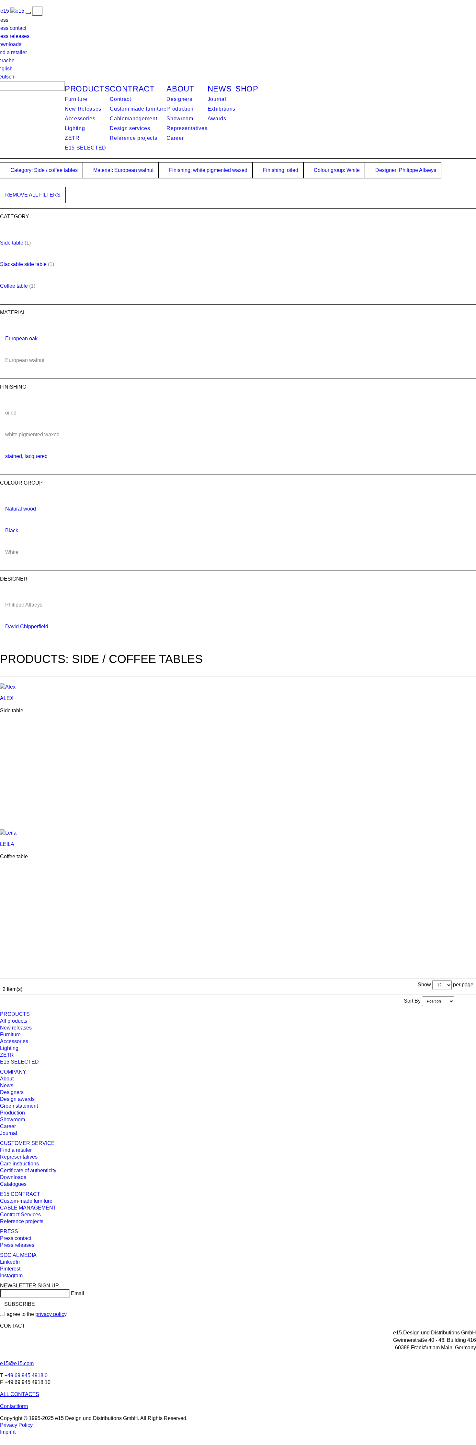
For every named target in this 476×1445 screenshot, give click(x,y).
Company (13, 1072)
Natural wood (20, 509)
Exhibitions (221, 109)
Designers (179, 99)
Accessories (80, 118)
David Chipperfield (26, 626)
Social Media (18, 1255)
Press (9, 1231)
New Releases (83, 109)
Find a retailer (16, 1150)
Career (175, 138)
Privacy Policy (16, 1425)
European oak (21, 338)
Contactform (14, 1406)
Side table (11, 243)
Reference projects (133, 138)
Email (77, 1293)
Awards (217, 118)
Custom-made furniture (26, 1201)
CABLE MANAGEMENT (28, 1207)
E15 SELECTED (85, 148)
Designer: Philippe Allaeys (405, 170)
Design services (130, 128)
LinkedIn (10, 1262)
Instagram (11, 1275)
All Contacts (19, 1394)
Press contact (15, 1238)
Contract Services (20, 1214)
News (220, 88)
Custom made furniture (138, 109)
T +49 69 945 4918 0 (24, 1375)
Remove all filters (33, 195)
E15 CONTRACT (20, 1194)
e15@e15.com (17, 1363)
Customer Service (27, 1143)
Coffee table (14, 286)
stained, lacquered (26, 456)
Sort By (412, 1001)
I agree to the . (36, 1314)
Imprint (8, 1432)
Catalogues (13, 1184)
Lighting (75, 128)
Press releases (17, 1245)
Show (424, 984)
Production (180, 109)
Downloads (13, 1177)
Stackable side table (23, 264)
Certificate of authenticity (28, 1170)
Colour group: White (336, 170)
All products (13, 1021)
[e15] (17, 11)
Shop (246, 88)
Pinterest (10, 1268)
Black (11, 530)
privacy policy (50, 1314)
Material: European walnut (122, 170)
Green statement (19, 1106)
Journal (217, 99)
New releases (16, 1027)
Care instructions (19, 1163)
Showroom (179, 118)
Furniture (76, 99)
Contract (132, 88)
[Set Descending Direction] (457, 1001)
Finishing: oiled (280, 170)
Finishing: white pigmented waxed (207, 170)
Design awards (17, 1099)
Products (87, 88)
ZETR (72, 138)
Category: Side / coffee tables (43, 170)
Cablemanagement (133, 118)
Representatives (186, 128)
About (180, 88)
